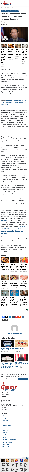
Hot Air (4, 418)
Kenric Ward (21, 405)
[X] (6, 317)
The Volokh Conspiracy (7, 442)
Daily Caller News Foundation (8, 22)
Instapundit (5, 420)
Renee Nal (3, 401)
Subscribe (23, 378)
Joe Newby (15, 405)
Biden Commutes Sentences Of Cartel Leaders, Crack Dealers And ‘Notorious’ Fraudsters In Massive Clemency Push (7, 365)
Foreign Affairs (5, 10)
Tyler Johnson (4, 409)
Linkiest (4, 428)
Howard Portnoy (5, 394)
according (4, 220)
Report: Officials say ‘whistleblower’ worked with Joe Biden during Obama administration (21, 364)
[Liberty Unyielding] (7, 3)
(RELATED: (9, 100)
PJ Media (4, 432)
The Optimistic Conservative (9, 439)
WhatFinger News (6, 447)
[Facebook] (3, 317)
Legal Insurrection (6, 425)
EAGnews (4, 416)
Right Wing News (6, 435)
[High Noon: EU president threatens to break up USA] (21, 343)
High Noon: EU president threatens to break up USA (20, 349)
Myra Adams (4, 405)
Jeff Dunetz (10, 405)
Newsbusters (5, 430)
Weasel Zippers (5, 444)
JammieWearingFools (7, 423)
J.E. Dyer (3, 398)
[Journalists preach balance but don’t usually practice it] (7, 343)
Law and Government (9, 7)
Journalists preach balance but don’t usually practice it (7, 349)
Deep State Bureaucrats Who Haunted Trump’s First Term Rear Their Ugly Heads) (13, 102)
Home (3, 7)
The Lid (4, 437)
